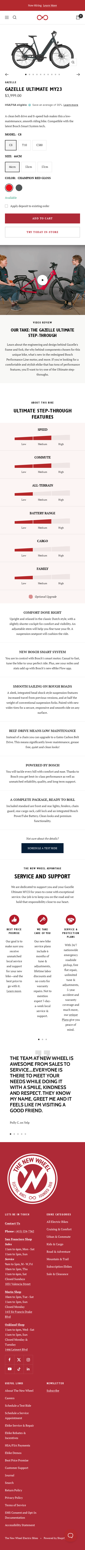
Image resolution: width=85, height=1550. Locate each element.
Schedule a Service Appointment (17, 1415)
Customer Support (16, 1468)
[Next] (78, 74)
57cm (44, 167)
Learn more (71, 104)
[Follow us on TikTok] (19, 1369)
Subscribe (53, 1391)
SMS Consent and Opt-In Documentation (20, 1515)
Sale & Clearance (57, 1274)
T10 (24, 145)
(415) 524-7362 (25, 1231)
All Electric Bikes (57, 1222)
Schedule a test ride (42, 848)
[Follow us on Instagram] (28, 1359)
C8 (10, 145)
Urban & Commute (59, 1237)
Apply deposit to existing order (29, 206)
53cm (28, 167)
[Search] (15, 17)
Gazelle (11, 83)
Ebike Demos (13, 1453)
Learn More (50, 5)
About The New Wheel (19, 1391)
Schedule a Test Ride (18, 1405)
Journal (9, 1475)
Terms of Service (15, 1505)
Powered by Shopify (55, 1538)
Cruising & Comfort (59, 1229)
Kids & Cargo (55, 1244)
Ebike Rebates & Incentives (15, 1435)
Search (9, 1483)
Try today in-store (42, 232)
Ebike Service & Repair (19, 1425)
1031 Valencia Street (18, 1284)
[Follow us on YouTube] (9, 1369)
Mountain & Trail (58, 1259)
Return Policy (13, 1490)
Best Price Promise (16, 1460)
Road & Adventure (58, 1252)
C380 (39, 145)
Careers (9, 1398)
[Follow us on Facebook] (9, 1359)
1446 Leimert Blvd (16, 1349)
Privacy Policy (14, 1498)
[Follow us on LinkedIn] (28, 1369)
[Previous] (6, 74)
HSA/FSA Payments (17, 1445)
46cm (12, 167)
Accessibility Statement (20, 1525)
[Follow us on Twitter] (19, 1359)
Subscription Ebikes (59, 1266)
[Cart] (78, 17)
